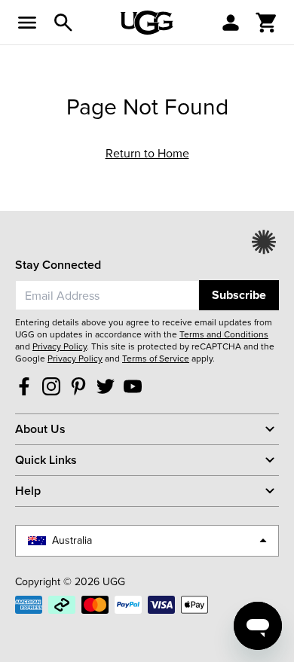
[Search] (63, 23)
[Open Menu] (27, 23)
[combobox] (107, 295)
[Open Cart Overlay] (267, 23)
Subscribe (239, 295)
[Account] (231, 23)
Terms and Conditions (223, 334)
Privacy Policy (59, 346)
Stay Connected (58, 264)
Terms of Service (155, 358)
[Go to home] (147, 23)
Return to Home (147, 153)
